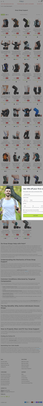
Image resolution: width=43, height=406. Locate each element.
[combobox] (25, 200)
